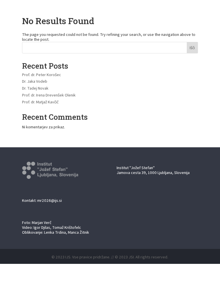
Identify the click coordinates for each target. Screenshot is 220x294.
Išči (192, 47)
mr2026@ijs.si (49, 200)
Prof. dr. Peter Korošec (41, 74)
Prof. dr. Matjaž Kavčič (40, 102)
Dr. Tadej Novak (35, 88)
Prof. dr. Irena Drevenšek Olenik (49, 95)
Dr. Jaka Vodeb (34, 81)
